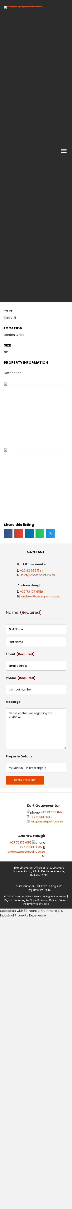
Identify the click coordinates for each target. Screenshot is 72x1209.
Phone (21, 678)
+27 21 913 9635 (41, 817)
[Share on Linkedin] (29, 533)
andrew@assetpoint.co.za (40, 596)
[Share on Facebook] (8, 533)
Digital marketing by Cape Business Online (30, 900)
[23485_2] (36, 480)
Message (13, 702)
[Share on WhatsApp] (40, 533)
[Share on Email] (18, 533)
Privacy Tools (40, 904)
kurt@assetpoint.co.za (38, 575)
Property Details (19, 756)
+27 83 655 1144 (31, 570)
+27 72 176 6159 (31, 592)
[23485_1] (36, 414)
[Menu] (63, 151)
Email (20, 654)
